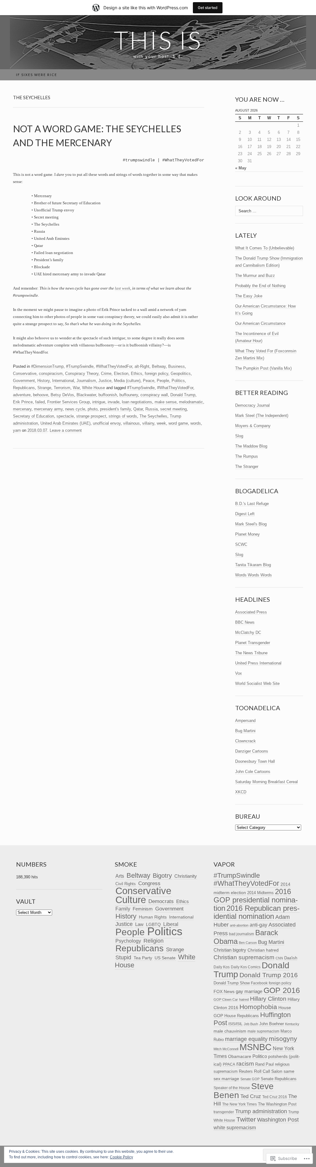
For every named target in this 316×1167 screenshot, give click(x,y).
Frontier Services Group (68, 402)
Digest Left (245, 513)
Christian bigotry (230, 950)
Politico (259, 1056)
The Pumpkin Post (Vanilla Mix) (263, 368)
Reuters (246, 1071)
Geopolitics (181, 373)
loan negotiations (137, 402)
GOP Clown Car (226, 999)
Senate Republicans (279, 1078)
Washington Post (278, 1119)
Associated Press (251, 612)
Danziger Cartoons (251, 751)
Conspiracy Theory (81, 373)
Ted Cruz (250, 1096)
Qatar (138, 409)
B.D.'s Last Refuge (252, 503)
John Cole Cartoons (252, 771)
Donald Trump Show (232, 983)
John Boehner (271, 1024)
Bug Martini (245, 730)
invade (113, 402)
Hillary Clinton (268, 998)
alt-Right (142, 366)
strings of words (123, 416)
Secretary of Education (33, 416)
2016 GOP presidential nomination (256, 899)
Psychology (128, 941)
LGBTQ (153, 924)
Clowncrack (245, 741)
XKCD (240, 792)
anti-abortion (239, 925)
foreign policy (156, 373)
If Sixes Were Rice (36, 75)
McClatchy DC (248, 632)
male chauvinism (230, 1031)
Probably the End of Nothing (260, 285)
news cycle (75, 409)
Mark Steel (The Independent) (261, 415)
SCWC (241, 544)
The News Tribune (251, 653)
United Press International (258, 663)
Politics (178, 380)
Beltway (159, 366)
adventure (22, 395)
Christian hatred (263, 950)
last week (122, 288)
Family (122, 908)
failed (40, 402)
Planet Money (247, 534)
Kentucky (292, 1024)
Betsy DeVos (62, 395)
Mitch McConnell (226, 1049)
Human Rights (153, 917)
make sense (166, 402)
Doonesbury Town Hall (255, 761)
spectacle (65, 416)
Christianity (185, 876)
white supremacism (235, 1127)
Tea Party (143, 957)
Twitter (246, 1119)
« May (240, 168)
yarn (17, 430)
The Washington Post (277, 1104)
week (161, 423)
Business (176, 366)
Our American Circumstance (260, 323)
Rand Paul (264, 1064)
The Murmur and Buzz (255, 275)
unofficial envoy (107, 423)
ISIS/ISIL (235, 1024)
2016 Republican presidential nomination (257, 912)
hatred (244, 999)
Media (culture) (127, 380)
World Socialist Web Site (257, 683)
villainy (148, 423)
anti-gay (258, 924)
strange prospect (91, 416)
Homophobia (258, 1006)
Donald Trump (182, 395)
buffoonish (107, 395)
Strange (44, 387)
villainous (131, 423)
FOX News (224, 991)
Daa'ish (290, 958)
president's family (115, 409)
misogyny (283, 1038)
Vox (238, 673)
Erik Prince (23, 402)
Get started (208, 7)
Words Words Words (253, 575)
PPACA (229, 1064)
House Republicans (241, 1015)
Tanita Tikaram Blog (253, 564)
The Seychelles (153, 416)
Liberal (170, 924)
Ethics (136, 373)
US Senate (165, 957)
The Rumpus (246, 456)
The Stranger (246, 466)
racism (245, 1063)
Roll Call (262, 1071)
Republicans (24, 387)
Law (139, 924)
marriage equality (246, 1039)
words (195, 423)
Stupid (123, 957)
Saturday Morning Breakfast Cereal (266, 781)
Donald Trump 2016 (268, 974)
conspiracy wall (154, 395)
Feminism (143, 908)
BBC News (245, 622)
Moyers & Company (253, 425)
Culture (130, 899)
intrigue (98, 402)
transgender (224, 1112)
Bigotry (162, 875)
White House (93, 387)
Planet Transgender (252, 642)
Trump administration (261, 1111)
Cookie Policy (121, 1157)
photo (93, 409)
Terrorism (62, 387)
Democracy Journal (252, 405)
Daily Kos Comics (245, 967)
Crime (106, 373)
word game (178, 423)
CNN (279, 958)
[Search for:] (299, 75)
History (43, 380)
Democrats (161, 901)
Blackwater (86, 395)
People (163, 380)
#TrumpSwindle (80, 366)
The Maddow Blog (251, 446)
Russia (151, 409)
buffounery (128, 395)
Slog (239, 436)
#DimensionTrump (47, 366)
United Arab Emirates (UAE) (65, 423)
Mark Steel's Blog (251, 524)
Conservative (24, 373)
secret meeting (173, 409)
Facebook (259, 983)
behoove (40, 395)
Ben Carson (248, 942)
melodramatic (191, 402)
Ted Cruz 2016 (274, 1097)
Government (24, 380)
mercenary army (48, 409)
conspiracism (51, 373)
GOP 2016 (282, 990)
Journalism (86, 380)
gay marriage (249, 991)
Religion (153, 941)
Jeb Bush (251, 1024)
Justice (104, 380)
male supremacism (263, 1031)
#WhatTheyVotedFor (114, 366)
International (63, 380)
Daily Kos (222, 967)
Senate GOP (250, 1079)
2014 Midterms (260, 892)
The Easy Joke (248, 296)
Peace (148, 380)
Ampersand (245, 720)
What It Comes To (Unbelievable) (264, 248)
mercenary (22, 409)
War (76, 387)
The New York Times (239, 1104)
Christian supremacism (244, 957)
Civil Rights (125, 883)
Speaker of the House (232, 1088)
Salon (276, 1071)
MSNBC (255, 1047)
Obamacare (239, 1056)
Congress (149, 883)
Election (121, 373)
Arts (119, 876)
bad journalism (241, 934)
